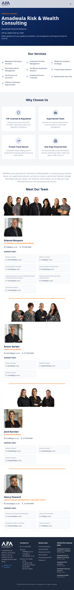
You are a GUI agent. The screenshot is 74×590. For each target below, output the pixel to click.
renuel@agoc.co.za (14, 269)
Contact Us (42, 560)
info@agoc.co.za (46, 526)
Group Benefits (43, 549)
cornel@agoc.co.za (14, 375)
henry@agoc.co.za (13, 504)
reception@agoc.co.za (15, 526)
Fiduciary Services (44, 552)
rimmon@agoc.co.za (14, 290)
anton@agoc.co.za (13, 353)
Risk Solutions (43, 555)
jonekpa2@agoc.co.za (48, 451)
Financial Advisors (44, 546)
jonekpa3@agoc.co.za (14, 460)
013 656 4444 (26, 247)
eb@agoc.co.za (11, 247)
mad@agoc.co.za (46, 260)
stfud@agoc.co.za (47, 281)
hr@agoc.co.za (46, 516)
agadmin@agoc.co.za (48, 366)
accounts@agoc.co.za (14, 516)
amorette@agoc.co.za (14, 260)
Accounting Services (45, 557)
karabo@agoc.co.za (47, 269)
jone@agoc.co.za (12, 438)
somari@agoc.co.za (14, 281)
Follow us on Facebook (8, 566)
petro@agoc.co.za (13, 366)
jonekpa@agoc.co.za (14, 451)
